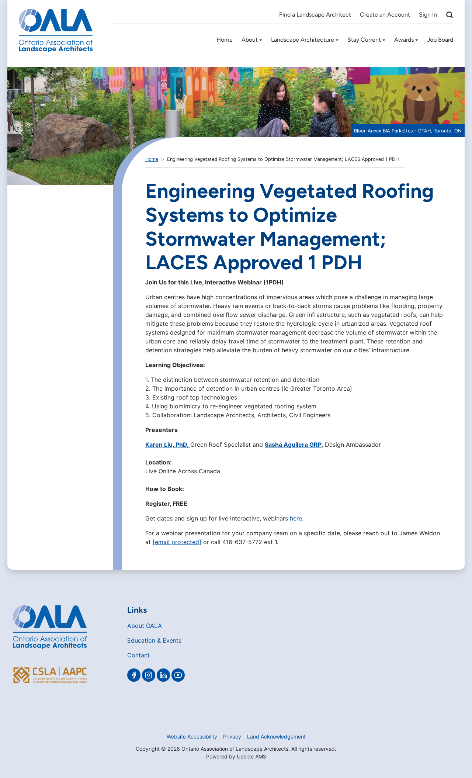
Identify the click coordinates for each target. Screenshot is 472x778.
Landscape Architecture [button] (302, 39)
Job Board (440, 39)
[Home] (56, 30)
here (296, 518)
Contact (138, 655)
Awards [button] (404, 39)
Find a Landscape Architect (315, 14)
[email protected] (177, 542)
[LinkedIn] (163, 675)
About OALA (144, 625)
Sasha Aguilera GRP (293, 444)
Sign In (428, 14)
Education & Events (154, 640)
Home (224, 39)
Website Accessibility (192, 736)
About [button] (250, 39)
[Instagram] (148, 675)
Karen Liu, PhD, (167, 444)
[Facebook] (133, 675)
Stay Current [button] (364, 39)
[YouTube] (178, 675)
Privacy (232, 736)
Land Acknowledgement (276, 736)
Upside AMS (251, 756)
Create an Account (385, 14)
